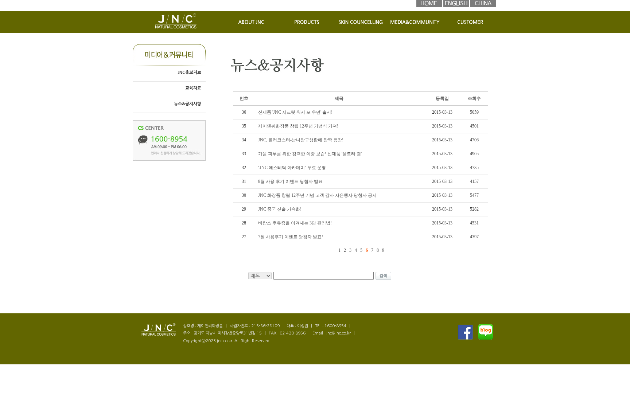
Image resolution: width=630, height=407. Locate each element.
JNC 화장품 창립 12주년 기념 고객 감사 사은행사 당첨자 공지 (317, 195)
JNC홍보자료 (189, 72)
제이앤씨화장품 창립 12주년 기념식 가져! (298, 126)
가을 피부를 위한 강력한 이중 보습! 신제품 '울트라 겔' (310, 153)
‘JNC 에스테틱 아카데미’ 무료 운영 (292, 167)
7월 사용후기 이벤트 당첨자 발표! (290, 236)
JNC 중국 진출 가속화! (280, 209)
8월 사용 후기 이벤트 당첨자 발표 (290, 181)
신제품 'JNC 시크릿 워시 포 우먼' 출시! (295, 112)
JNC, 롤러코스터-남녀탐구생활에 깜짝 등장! (300, 139)
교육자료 (193, 88)
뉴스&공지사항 (187, 104)
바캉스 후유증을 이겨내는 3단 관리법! (295, 223)
